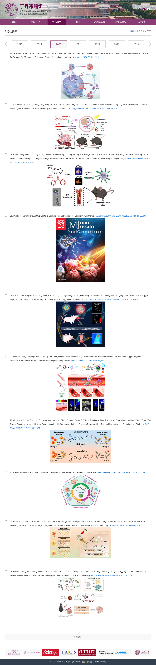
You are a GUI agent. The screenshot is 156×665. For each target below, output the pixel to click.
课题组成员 (99, 21)
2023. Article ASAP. (114, 299)
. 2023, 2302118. (111, 575)
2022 (78, 44)
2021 (97, 44)
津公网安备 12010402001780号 (95, 662)
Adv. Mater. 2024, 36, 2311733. (86, 57)
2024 (39, 44)
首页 (14, 21)
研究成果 (56, 21)
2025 (20, 44)
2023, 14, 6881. (88, 361)
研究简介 (35, 21)
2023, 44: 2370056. (122, 216)
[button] (150, 44)
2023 (149, 31)
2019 (136, 44)
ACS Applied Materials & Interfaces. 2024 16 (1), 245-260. (93, 108)
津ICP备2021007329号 (75, 662)
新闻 (78, 21)
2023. (126, 525)
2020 (116, 44)
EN (149, 9)
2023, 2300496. (121, 472)
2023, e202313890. (80, 160)
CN (144, 9)
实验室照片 (120, 21)
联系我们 (142, 21)
